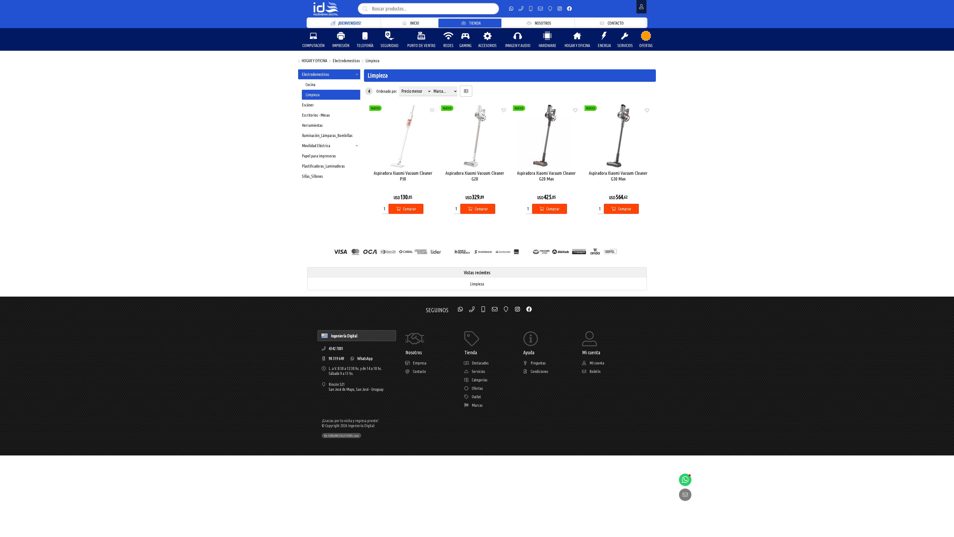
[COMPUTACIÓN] (313, 35)
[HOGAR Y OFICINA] (577, 35)
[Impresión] (341, 35)
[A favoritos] (432, 110)
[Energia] (604, 35)
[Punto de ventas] (421, 35)
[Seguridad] (389, 35)
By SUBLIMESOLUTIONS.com (341, 436)
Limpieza (372, 60)
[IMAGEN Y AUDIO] (518, 35)
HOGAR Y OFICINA (314, 60)
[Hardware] (547, 35)
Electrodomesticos (346, 60)
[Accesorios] (487, 35)
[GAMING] (465, 35)
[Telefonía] (365, 35)
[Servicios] (625, 35)
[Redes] (448, 35)
